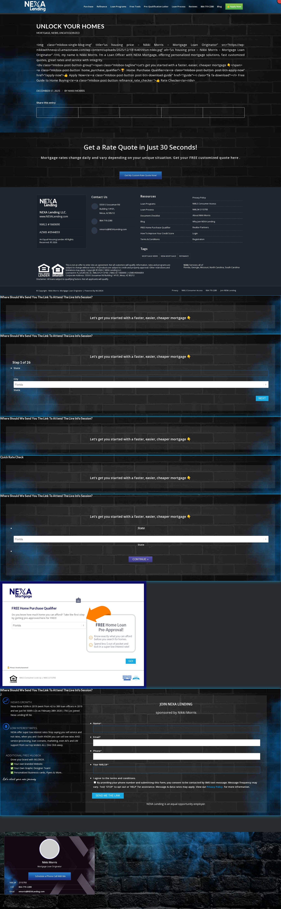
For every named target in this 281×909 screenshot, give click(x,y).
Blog (142, 221)
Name (97, 723)
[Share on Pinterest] (182, 112)
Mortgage (43, 32)
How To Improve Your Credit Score (157, 233)
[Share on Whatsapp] (140, 112)
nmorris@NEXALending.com (113, 229)
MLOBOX (99, 290)
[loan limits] (278, 454)
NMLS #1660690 (50, 224)
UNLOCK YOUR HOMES (70, 26)
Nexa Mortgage (168, 256)
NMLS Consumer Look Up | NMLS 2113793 (37, 677)
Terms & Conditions (150, 239)
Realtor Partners (201, 227)
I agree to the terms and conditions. (114, 778)
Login (195, 233)
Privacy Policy (199, 197)
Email (97, 737)
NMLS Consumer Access (204, 203)
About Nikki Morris (201, 215)
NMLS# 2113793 (200, 209)
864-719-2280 (106, 220)
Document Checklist (150, 215)
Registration (198, 239)
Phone (97, 750)
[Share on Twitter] (99, 112)
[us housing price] (2, 454)
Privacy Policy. (215, 786)
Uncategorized (69, 32)
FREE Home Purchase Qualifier (155, 227)
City (16, 379)
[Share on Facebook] (57, 112)
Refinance (184, 256)
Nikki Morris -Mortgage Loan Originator (65, 290)
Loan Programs (147, 203)
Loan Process (147, 209)
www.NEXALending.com (54, 216)
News (54, 32)
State (17, 368)
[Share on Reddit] (223, 112)
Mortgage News (150, 256)
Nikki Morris (76, 90)
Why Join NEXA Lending (204, 221)
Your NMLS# (100, 764)
